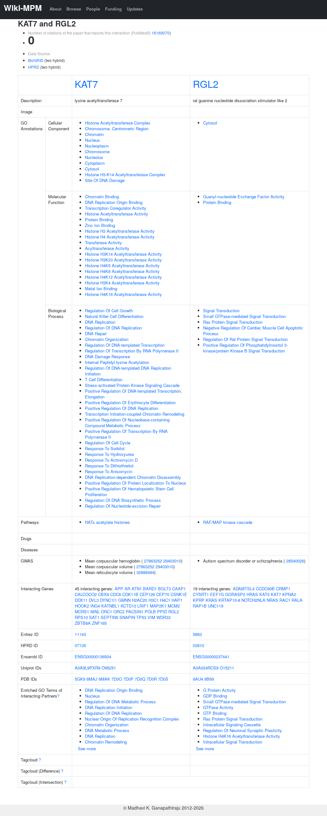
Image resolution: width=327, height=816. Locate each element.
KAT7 (86, 84)
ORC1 (106, 611)
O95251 (109, 668)
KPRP (198, 600)
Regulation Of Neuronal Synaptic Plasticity (242, 730)
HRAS (252, 594)
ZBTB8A (83, 623)
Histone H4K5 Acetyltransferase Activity (122, 265)
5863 (197, 634)
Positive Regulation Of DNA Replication (121, 408)
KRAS (211, 600)
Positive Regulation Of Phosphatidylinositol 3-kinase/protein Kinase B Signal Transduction (245, 348)
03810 (198, 645)
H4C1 (165, 600)
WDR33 (163, 617)
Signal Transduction (221, 310)
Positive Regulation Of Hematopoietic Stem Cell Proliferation (129, 491)
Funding (113, 9)
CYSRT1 (201, 594)
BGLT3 (164, 589)
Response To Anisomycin (108, 471)
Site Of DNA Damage (105, 180)
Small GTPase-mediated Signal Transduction (244, 316)
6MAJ (92, 679)
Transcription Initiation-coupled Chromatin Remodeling (134, 414)
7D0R (152, 679)
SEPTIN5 (109, 617)
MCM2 (174, 606)
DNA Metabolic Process (107, 730)
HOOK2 (82, 606)
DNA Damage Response (107, 356)
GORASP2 (235, 594)
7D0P (128, 679)
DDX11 (81, 600)
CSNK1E (179, 594)
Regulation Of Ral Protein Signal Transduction (245, 339)
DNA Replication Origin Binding (113, 202)
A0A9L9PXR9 (87, 668)
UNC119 (215, 606)
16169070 (161, 32)
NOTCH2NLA (253, 600)
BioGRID (35, 60)
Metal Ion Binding (101, 288)
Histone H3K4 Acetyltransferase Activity (122, 283)
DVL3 (94, 600)
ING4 (95, 606)
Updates (135, 9)
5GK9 (80, 679)
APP (119, 589)
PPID (162, 611)
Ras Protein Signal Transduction (232, 322)
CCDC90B (265, 589)
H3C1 (153, 600)
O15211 (227, 668)
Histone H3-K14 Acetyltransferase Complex (125, 174)
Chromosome (97, 151)
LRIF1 (142, 606)
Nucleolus (94, 157)
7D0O (116, 679)
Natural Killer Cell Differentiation (114, 316)
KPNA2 (289, 594)
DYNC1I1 (108, 600)
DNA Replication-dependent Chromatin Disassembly (133, 477)
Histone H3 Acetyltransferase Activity (120, 231)
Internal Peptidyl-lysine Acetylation (117, 362)
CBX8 (103, 594)
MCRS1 (82, 611)
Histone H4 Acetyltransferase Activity (120, 237)
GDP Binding (215, 696)
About (55, 9)
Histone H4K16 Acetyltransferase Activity (123, 294)
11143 (80, 634)
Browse (73, 9)
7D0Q (140, 679)
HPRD (33, 67)
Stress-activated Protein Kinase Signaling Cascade (132, 385)
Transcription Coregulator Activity (115, 208)
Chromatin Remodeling (106, 742)
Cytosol (92, 169)
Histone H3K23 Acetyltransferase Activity (123, 260)
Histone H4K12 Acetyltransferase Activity (123, 277)
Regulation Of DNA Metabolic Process (120, 702)
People (93, 9)
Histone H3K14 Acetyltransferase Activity (123, 254)
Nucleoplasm (97, 146)
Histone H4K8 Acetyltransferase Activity (122, 271)
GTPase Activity (218, 707)
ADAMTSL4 (244, 589)
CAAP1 (179, 589)
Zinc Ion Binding (100, 225)
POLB (150, 611)
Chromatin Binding (102, 196)
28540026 (295, 561)
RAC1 (284, 600)
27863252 (153, 561)
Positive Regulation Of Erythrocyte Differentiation (130, 402)
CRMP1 (283, 589)
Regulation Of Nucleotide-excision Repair (123, 506)
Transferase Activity (103, 242)
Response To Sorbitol (105, 448)
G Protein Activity (219, 690)
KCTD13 (128, 606)
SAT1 (94, 617)
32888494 (145, 572)
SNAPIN (127, 617)
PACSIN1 (134, 611)
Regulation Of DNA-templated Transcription (124, 345)
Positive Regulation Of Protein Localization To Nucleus (135, 483)
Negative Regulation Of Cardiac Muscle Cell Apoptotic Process (253, 330)
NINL (95, 611)
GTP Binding (214, 713)
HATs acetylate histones (107, 522)
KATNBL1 (110, 606)
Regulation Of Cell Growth (109, 310)
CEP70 (162, 594)
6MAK (104, 679)
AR (127, 589)
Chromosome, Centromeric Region (116, 128)
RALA (297, 600)
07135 (80, 645)
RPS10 (81, 617)
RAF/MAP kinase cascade (227, 522)
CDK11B (130, 594)
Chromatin (94, 134)
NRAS (272, 600)
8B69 (209, 679)
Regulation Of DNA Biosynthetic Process (123, 500)
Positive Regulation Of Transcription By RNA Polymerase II (126, 434)
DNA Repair (96, 333)
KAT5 (264, 594)
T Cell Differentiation (103, 379)
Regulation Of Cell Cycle (107, 443)
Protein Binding (99, 219)
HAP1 (176, 600)
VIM (151, 617)
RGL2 (205, 84)
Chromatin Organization (106, 339)
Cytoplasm (95, 163)
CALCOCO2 (86, 594)
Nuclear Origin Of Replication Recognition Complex (132, 719)
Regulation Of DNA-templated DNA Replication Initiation (128, 371)
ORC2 (119, 611)
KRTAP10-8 (229, 600)
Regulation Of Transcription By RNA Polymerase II (132, 351)
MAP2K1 (158, 606)
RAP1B (200, 606)
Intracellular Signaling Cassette (232, 725)
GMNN (124, 600)
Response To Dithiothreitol (109, 466)
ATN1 (137, 589)
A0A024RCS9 (205, 668)
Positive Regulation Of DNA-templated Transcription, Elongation (133, 394)
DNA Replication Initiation (108, 707)
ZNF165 (99, 623)
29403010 (172, 561)
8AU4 (198, 679)
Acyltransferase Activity (107, 248)
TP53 (141, 617)
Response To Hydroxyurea (109, 454)
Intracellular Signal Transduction (232, 742)
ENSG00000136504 (93, 657)
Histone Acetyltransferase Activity (116, 214)
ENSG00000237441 (211, 657)
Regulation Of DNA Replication (113, 328)
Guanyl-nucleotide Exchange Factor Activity (244, 196)
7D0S (163, 679)
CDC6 (115, 594)
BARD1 (150, 589)
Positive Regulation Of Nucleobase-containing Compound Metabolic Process (127, 422)
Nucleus (92, 140)
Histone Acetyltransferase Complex (117, 123)
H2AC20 (139, 600)
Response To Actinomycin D (111, 460)
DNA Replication (100, 322)
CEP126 (147, 594)
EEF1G (217, 594)
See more (87, 748)
